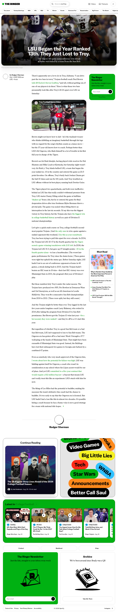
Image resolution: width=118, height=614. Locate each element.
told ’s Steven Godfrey (45, 83)
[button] (59, 3)
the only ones (60, 231)
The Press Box (63, 534)
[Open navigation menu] (113, 3)
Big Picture (95, 10)
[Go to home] (11, 4)
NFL (35, 10)
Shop (97, 548)
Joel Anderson (17, 489)
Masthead (59, 548)
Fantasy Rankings (19, 10)
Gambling (13, 524)
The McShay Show (38, 534)
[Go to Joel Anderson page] (9, 489)
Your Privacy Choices (26, 608)
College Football (59, 43)
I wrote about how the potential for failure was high (53, 360)
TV (48, 10)
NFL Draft (39, 524)
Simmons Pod (72, 10)
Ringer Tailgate (89, 534)
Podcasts (105, 4)
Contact (21, 548)
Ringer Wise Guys (12, 534)
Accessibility (37, 608)
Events (62, 10)
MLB (42, 10)
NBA (29, 10)
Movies (54, 10)
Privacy (16, 608)
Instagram (107, 608)
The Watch (106, 10)
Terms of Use (9, 608)
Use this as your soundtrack (70, 235)
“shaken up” (36, 199)
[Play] (17, 515)
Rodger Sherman (18, 75)
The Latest (7, 10)
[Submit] (110, 91)
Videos (93, 4)
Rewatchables (84, 10)
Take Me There (87, 599)
